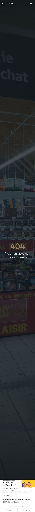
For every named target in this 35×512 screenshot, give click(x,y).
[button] (31, 4)
